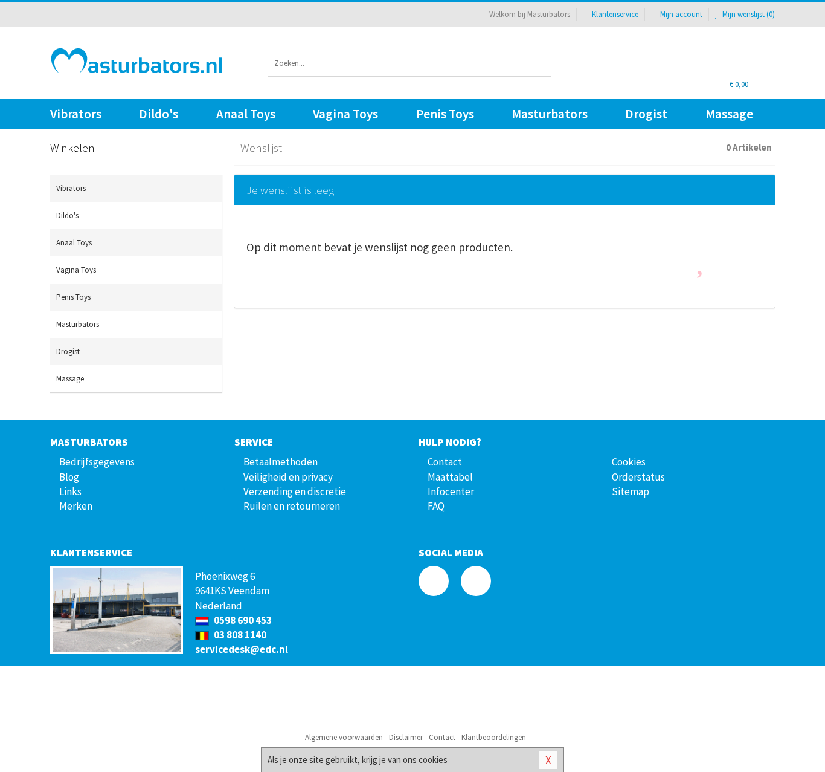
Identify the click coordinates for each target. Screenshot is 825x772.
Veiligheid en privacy (288, 477)
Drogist (646, 114)
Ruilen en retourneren (291, 506)
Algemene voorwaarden (344, 737)
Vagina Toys (345, 114)
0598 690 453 (242, 620)
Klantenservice (615, 14)
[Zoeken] (530, 63)
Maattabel (450, 477)
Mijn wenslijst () (748, 14)
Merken (75, 506)
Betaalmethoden (280, 462)
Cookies (629, 462)
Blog (69, 477)
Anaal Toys (245, 114)
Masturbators (550, 114)
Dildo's (158, 114)
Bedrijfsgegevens (97, 462)
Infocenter (451, 491)
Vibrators (75, 114)
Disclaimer (406, 737)
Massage (729, 114)
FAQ (436, 506)
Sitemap (630, 491)
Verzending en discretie (294, 491)
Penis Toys (445, 114)
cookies (433, 759)
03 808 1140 (239, 634)
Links (70, 491)
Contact (445, 462)
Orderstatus (638, 477)
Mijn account (681, 14)
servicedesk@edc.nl (241, 649)
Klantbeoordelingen (493, 737)
